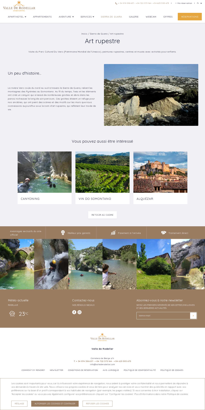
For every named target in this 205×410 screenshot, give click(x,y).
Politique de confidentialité (140, 370)
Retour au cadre (102, 214)
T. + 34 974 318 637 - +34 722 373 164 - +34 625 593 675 (102, 361)
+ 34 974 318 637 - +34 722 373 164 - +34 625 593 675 (143, 3)
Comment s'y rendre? (33, 370)
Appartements (42, 16)
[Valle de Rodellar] (19, 11)
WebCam (151, 16)
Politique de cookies (171, 370)
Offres (168, 16)
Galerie (134, 16)
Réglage (19, 403)
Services (86, 16)
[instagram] (80, 312)
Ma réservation (184, 3)
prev (8, 175)
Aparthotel (16, 16)
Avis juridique (111, 370)
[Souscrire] (193, 315)
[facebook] (74, 312)
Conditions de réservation (83, 370)
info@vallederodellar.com (102, 364)
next (196, 175)
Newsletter (56, 370)
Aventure (65, 16)
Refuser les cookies (97, 403)
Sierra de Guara (111, 16)
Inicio (84, 33)
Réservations (189, 16)
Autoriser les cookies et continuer (55, 403)
